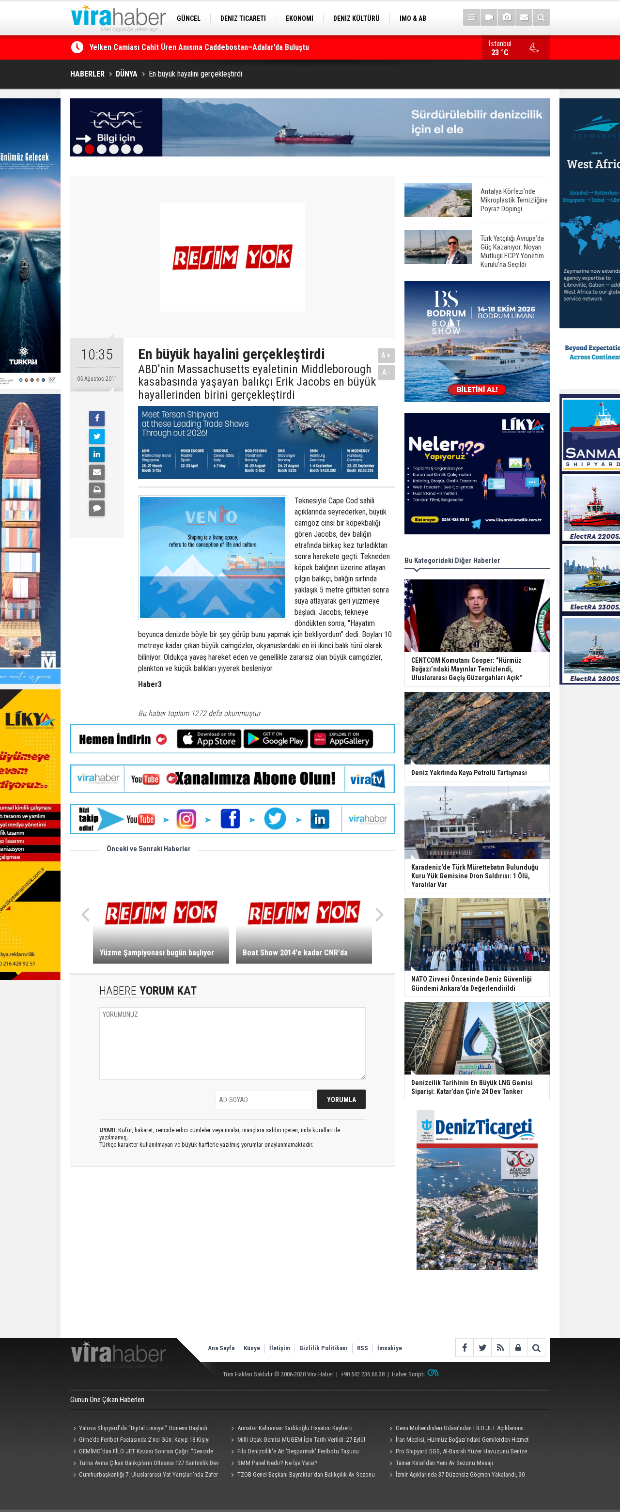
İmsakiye (389, 1348)
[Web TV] (488, 17)
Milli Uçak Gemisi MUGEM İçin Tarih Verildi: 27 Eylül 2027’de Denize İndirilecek (297, 1441)
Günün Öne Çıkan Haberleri (107, 1399)
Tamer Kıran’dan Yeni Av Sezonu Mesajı (444, 1462)
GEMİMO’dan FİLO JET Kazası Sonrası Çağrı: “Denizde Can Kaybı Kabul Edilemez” (221, 50)
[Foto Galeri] (506, 17)
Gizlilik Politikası (323, 1348)
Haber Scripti (408, 1374)
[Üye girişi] (518, 1347)
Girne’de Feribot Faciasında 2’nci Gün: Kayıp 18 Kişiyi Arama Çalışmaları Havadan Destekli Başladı (140, 1441)
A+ (386, 355)
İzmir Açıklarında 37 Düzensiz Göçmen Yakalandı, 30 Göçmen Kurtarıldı (455, 1476)
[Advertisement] (232, 1260)
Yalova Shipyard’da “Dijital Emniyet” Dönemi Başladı (143, 1428)
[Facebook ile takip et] (464, 1347)
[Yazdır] (97, 490)
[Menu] (471, 17)
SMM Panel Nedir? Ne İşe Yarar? (277, 1462)
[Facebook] (97, 418)
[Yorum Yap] (97, 508)
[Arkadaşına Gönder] (97, 472)
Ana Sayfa (221, 1348)
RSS (362, 1348)
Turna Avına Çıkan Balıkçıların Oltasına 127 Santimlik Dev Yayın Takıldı (144, 1464)
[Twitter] (97, 436)
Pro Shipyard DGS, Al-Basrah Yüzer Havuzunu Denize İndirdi (457, 1452)
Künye (252, 1348)
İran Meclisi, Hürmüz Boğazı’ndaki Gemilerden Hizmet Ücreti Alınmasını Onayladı (457, 1441)
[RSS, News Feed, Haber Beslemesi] (500, 1347)
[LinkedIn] (97, 454)
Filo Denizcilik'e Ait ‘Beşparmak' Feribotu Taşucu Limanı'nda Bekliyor (294, 1452)
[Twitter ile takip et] (482, 1347)
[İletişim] (523, 17)
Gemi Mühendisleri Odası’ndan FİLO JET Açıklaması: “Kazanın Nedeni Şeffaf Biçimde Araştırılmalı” (456, 1429)
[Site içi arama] (541, 17)
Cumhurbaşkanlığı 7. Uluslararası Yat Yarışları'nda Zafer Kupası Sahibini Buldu (144, 1476)
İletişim (279, 1348)
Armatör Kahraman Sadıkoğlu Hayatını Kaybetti (295, 1428)
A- (386, 372)
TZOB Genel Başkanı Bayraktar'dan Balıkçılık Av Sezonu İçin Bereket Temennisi (302, 1476)
